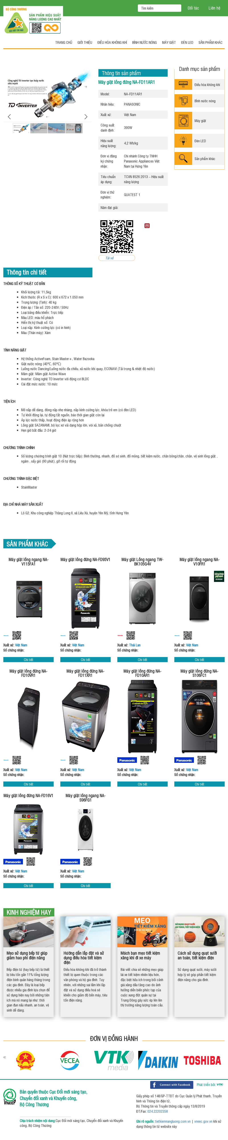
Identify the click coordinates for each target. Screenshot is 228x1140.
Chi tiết (28, 659)
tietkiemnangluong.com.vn (173, 1121)
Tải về (109, 257)
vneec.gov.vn (203, 1121)
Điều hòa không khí (112, 42)
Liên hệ (214, 7)
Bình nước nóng (144, 42)
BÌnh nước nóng (205, 100)
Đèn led (187, 42)
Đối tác (193, 7)
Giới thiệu (84, 42)
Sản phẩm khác (210, 42)
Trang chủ (63, 42)
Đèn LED (200, 140)
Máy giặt (169, 42)
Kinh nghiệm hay (29, 912)
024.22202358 (157, 1111)
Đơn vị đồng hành (114, 1038)
